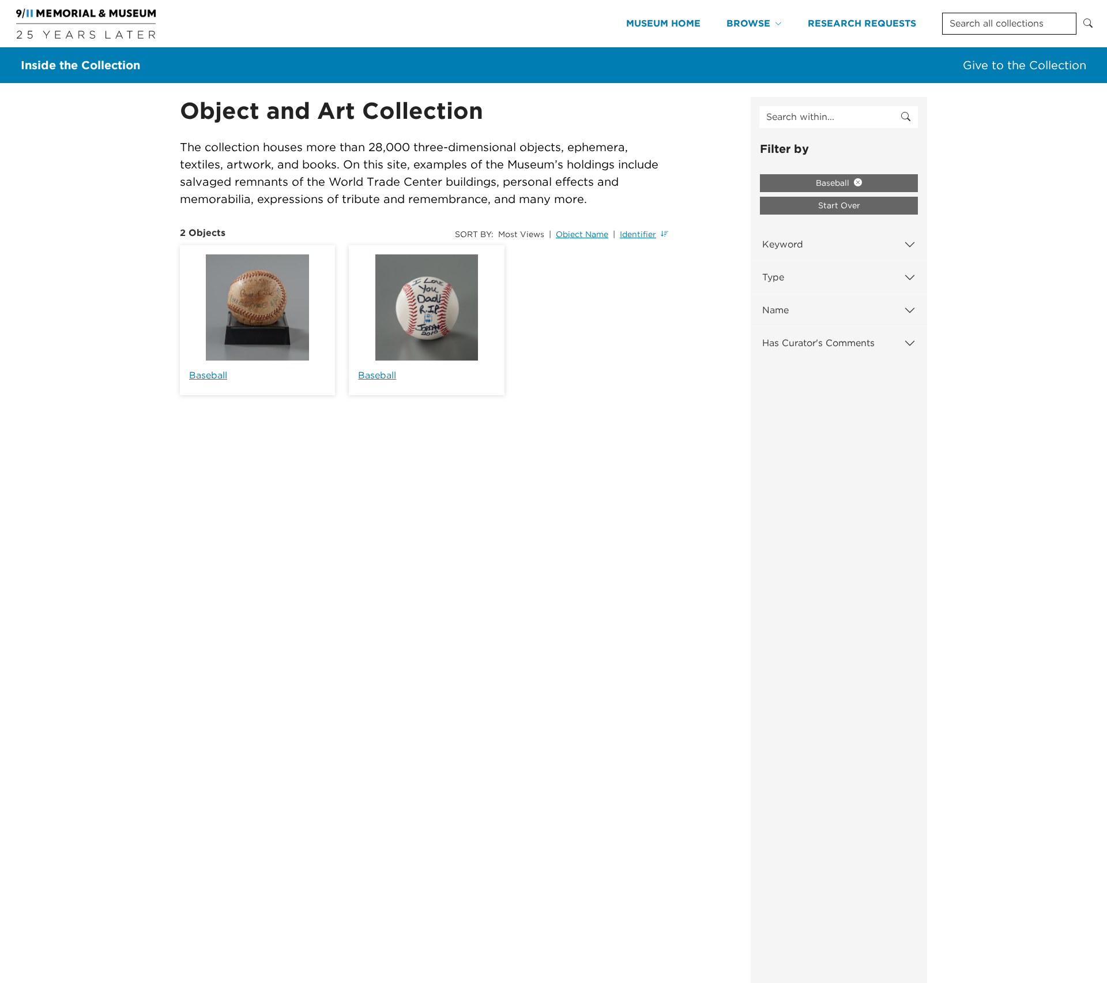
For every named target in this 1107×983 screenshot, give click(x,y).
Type (773, 277)
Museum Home (663, 23)
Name (775, 310)
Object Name (582, 234)
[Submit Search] (1088, 24)
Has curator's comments (818, 342)
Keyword (782, 244)
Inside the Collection (80, 65)
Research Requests (862, 23)
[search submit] (906, 117)
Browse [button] (748, 23)
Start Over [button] (839, 205)
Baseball (208, 375)
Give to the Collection (1024, 65)
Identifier (638, 234)
